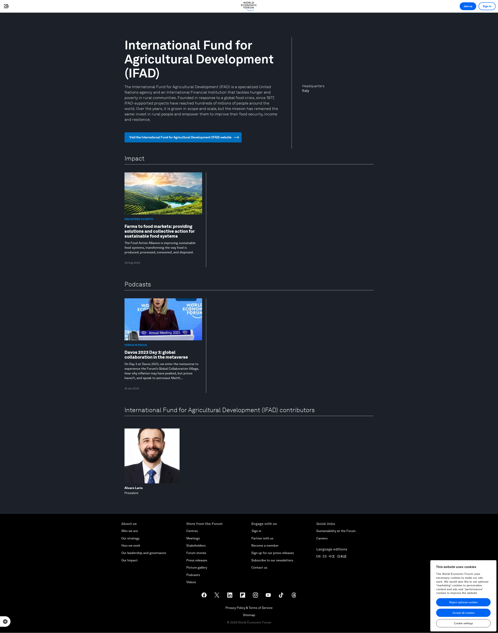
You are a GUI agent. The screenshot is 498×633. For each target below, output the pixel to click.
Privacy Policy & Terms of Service (249, 608)
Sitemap (249, 615)
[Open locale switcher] (5, 621)
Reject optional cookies (463, 602)
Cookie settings (463, 623)
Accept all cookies (463, 612)
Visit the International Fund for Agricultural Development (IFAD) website (180, 137)
